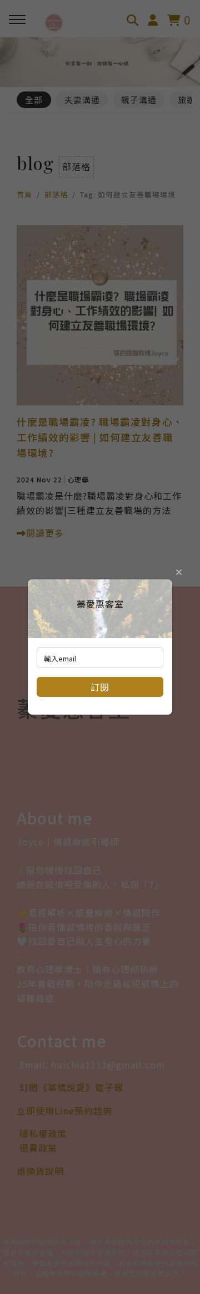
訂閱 (100, 687)
